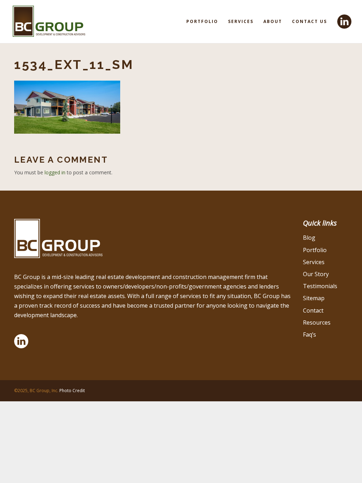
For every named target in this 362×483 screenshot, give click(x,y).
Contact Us (309, 21)
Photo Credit (72, 391)
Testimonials (320, 286)
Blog (309, 238)
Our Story (316, 274)
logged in (55, 172)
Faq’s (309, 334)
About (272, 21)
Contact (313, 310)
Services (240, 21)
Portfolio (202, 21)
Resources (317, 322)
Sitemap (314, 298)
